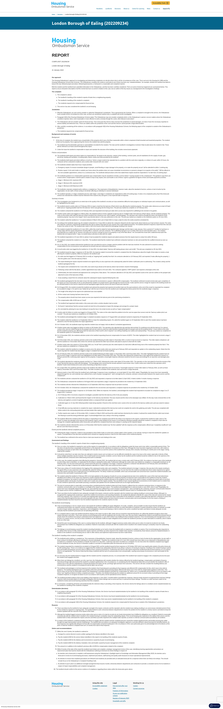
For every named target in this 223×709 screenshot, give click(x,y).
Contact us (156, 8)
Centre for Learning (138, 8)
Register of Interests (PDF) (121, 698)
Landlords (108, 8)
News (148, 8)
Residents (99, 8)
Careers (135, 686)
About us (126, 8)
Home (53, 14)
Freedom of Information (120, 691)
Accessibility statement (100, 686)
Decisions (118, 8)
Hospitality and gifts (119, 701)
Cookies (95, 688)
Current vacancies (138, 688)
